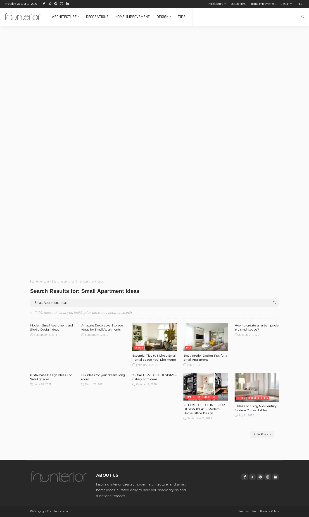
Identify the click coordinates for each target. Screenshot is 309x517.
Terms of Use (247, 511)
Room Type (210, 397)
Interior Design (258, 398)
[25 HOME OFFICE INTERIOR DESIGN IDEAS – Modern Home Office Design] (205, 387)
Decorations (238, 4)
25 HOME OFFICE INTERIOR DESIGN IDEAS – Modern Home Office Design (204, 409)
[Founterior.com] (22, 16)
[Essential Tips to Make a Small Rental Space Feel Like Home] (154, 337)
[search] (303, 17)
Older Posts (260, 434)
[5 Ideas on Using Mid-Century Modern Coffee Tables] (257, 387)
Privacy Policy (269, 511)
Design (285, 4)
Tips (299, 4)
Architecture (216, 4)
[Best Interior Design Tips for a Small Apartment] (205, 337)
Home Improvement (263, 4)
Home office (193, 397)
